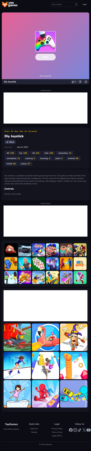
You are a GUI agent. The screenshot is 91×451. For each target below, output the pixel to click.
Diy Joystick (33, 131)
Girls (21, 131)
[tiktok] (79, 430)
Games (6, 131)
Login (85, 4)
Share (11, 142)
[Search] (76, 5)
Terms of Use (56, 432)
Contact (34, 432)
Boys (16, 131)
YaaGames (11, 424)
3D (12, 131)
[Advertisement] (45, 108)
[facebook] (71, 430)
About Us (34, 428)
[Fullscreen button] (85, 82)
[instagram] (75, 430)
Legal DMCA (57, 436)
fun (26, 131)
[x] (84, 430)
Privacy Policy (56, 428)
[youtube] (88, 430)
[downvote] (80, 82)
